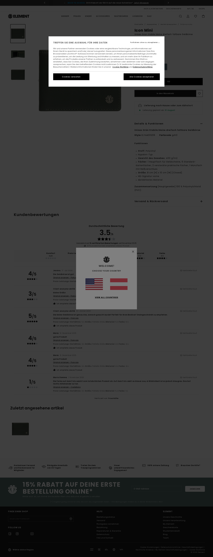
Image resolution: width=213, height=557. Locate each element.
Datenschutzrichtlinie (143, 67)
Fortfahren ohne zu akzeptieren (144, 42)
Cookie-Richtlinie (120, 67)
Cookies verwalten (71, 77)
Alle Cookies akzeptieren (142, 77)
